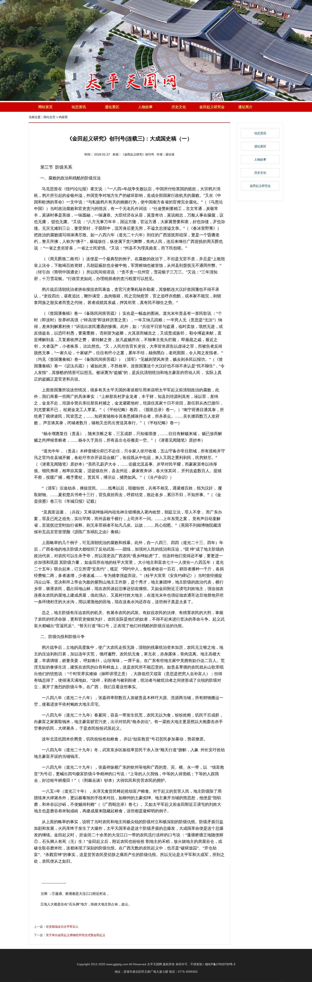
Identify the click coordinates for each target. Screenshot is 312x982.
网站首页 (45, 107)
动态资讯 (79, 107)
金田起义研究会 (212, 107)
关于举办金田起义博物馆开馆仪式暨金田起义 (75, 935)
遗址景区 (112, 107)
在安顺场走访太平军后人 (62, 926)
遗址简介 (245, 107)
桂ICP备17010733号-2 (220, 964)
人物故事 (145, 107)
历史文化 (178, 107)
